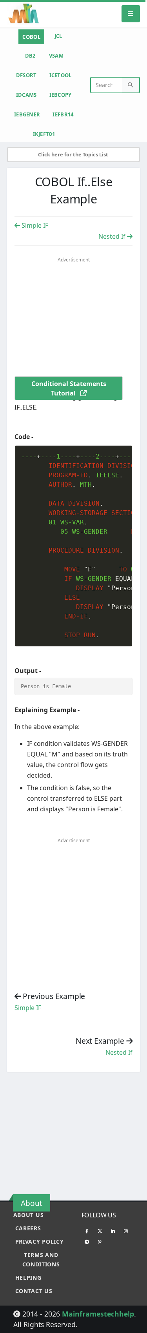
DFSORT (26, 75)
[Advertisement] (80, 322)
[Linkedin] (112, 1230)
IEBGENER (27, 114)
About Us (28, 1215)
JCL (58, 36)
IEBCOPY (60, 94)
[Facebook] (87, 1230)
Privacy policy (39, 1241)
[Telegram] (87, 1241)
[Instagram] (125, 1230)
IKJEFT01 (44, 134)
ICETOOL (60, 75)
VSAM (56, 55)
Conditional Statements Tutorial (68, 388)
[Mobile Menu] (131, 13)
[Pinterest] (99, 1241)
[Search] (131, 85)
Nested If (112, 236)
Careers (28, 1228)
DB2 (30, 55)
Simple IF (34, 225)
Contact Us (34, 1291)
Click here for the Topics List (73, 154)
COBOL (31, 36)
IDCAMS (26, 94)
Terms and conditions (41, 1259)
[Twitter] (99, 1230)
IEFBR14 (63, 114)
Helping (28, 1277)
